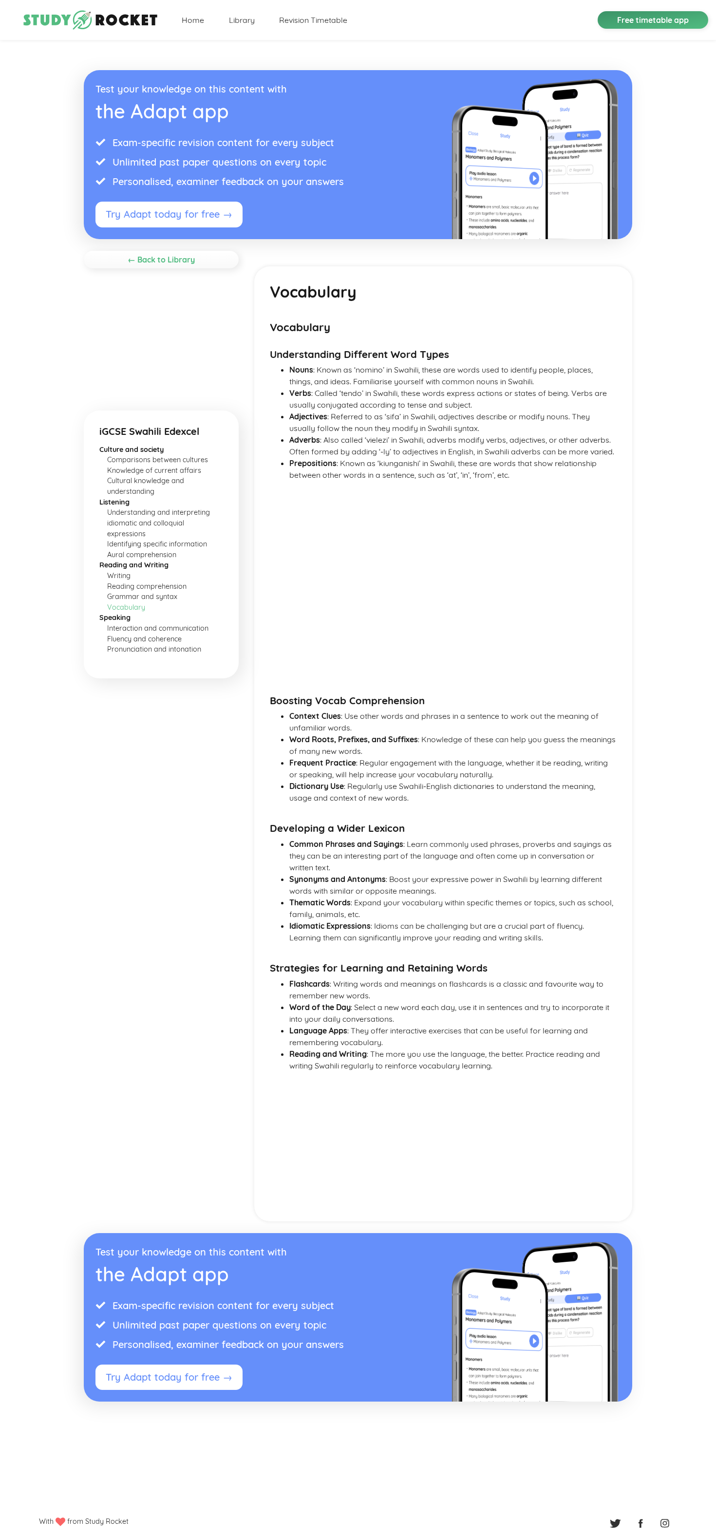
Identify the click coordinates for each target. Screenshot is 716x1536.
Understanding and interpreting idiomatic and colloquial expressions (158, 523)
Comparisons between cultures (157, 459)
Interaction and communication (157, 628)
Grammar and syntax (142, 596)
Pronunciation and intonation (154, 649)
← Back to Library (161, 259)
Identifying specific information (157, 544)
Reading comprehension (147, 586)
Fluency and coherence (144, 639)
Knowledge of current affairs (154, 470)
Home (193, 20)
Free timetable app (653, 20)
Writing (119, 575)
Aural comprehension (141, 554)
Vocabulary (126, 607)
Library (242, 20)
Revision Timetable (313, 20)
